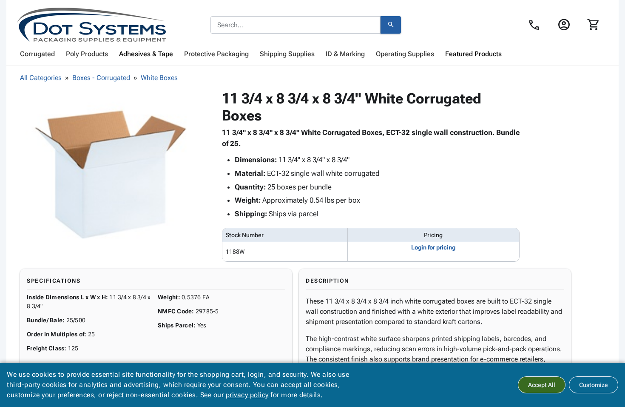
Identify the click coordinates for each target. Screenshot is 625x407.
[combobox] (295, 25)
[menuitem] (37, 54)
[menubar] (312, 54)
